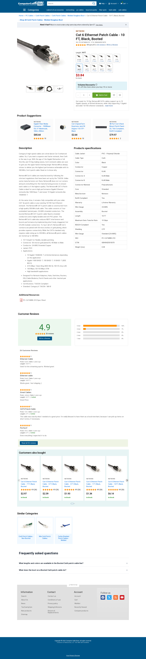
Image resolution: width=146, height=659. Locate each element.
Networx (80, 31)
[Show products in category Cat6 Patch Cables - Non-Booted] (26, 525)
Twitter (109, 597)
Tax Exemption (26, 607)
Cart (76, 600)
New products (26, 611)
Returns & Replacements (53, 611)
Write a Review (112, 45)
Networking (70, 10)
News (23, 603)
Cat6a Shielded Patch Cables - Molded (63, 538)
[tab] (72, 503)
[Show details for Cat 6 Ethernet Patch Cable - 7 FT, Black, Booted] (29, 469)
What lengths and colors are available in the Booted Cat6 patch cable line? (51, 563)
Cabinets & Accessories (55, 10)
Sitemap (24, 614)
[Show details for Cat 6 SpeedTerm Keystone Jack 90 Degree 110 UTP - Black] (63, 127)
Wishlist (77, 603)
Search (23, 596)
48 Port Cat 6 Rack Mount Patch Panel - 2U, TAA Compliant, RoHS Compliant (117, 127)
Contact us (52, 596)
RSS (115, 597)
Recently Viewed (80, 607)
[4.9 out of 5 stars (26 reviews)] (81, 45)
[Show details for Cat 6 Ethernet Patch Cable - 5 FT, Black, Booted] (51, 469)
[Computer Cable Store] (31, 4)
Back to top (73, 585)
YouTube (122, 597)
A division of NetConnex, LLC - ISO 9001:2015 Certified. (73, 642)
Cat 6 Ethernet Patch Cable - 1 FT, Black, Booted (94, 484)
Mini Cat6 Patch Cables (45, 537)
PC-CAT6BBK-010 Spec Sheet (34, 300)
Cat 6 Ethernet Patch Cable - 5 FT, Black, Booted (51, 484)
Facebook (103, 597)
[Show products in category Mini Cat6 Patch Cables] (45, 525)
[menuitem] (103, 3)
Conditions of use (54, 600)
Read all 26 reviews (29, 443)
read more (109, 106)
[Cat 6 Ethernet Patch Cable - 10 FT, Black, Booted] (44, 56)
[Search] (93, 3)
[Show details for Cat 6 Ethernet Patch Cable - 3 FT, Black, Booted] (72, 469)
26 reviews (101, 45)
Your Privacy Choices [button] (73, 655)
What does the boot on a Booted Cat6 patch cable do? (42, 570)
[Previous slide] (19, 480)
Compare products (81, 611)
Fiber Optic (103, 10)
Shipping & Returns (55, 607)
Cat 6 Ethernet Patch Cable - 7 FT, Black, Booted (29, 484)
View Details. (99, 25)
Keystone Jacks (91, 10)
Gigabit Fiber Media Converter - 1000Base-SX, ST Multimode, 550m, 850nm (42, 127)
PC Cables (80, 10)
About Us (24, 600)
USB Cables (122, 10)
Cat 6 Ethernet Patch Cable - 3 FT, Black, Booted (72, 484)
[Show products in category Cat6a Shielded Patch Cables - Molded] (63, 525)
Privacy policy (53, 603)
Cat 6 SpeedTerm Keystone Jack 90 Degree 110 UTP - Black (78, 127)
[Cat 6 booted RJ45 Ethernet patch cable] (94, 469)
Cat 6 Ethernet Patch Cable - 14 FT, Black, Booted (116, 484)
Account (77, 596)
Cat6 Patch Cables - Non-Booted (26, 537)
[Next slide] (127, 480)
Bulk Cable (112, 10)
